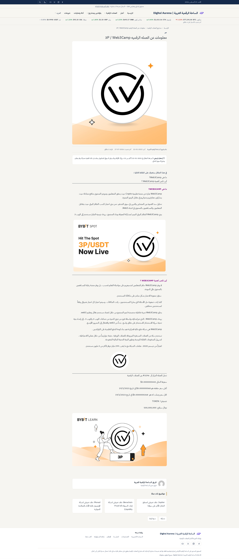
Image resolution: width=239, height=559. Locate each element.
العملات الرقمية (111, 13)
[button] (119, 92)
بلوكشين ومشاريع (95, 13)
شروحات (67, 13)
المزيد (59, 13)
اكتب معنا (88, 536)
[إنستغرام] (58, 2)
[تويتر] (54, 2)
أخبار (122, 13)
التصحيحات (125, 536)
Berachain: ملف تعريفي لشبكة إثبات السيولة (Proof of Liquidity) (120, 506)
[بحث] (40, 2)
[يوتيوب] (50, 2)
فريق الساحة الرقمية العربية (155, 149)
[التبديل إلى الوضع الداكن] (45, 2)
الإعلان (109, 536)
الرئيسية (130, 13)
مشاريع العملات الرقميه (154, 28)
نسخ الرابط (152, 518)
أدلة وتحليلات (79, 13)
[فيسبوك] (62, 2)
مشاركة (163, 518)
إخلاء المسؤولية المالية (102, 6)
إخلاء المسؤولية (99, 536)
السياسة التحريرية (137, 536)
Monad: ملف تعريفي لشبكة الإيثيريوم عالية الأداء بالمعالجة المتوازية (89, 506)
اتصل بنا (116, 536)
